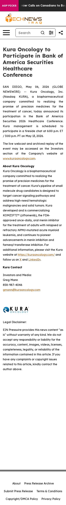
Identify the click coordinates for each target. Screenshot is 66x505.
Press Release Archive (39, 483)
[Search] (42, 33)
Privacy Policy (50, 499)
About (16, 483)
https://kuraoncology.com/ (36, 254)
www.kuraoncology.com (19, 158)
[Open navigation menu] (6, 32)
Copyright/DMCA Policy (22, 499)
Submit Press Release (18, 491)
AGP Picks (9, 5)
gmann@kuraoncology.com (21, 289)
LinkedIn (34, 259)
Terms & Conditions (49, 491)
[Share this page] (60, 32)
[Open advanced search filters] (51, 33)
